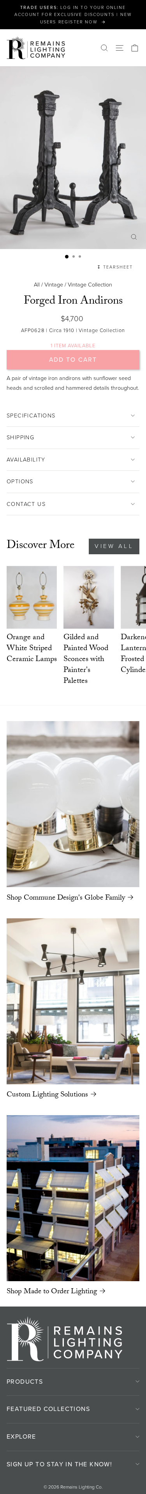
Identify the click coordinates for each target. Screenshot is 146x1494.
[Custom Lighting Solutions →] (73, 1001)
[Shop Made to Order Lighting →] (73, 1198)
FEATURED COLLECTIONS (48, 1408)
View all (114, 546)
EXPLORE (21, 1436)
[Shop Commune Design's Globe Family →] (73, 804)
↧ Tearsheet (115, 267)
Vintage (53, 284)
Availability (26, 459)
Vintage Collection (90, 284)
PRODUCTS (25, 1381)
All (37, 284)
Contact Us (26, 504)
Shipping (20, 437)
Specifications (31, 415)
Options (20, 481)
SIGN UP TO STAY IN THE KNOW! (59, 1464)
